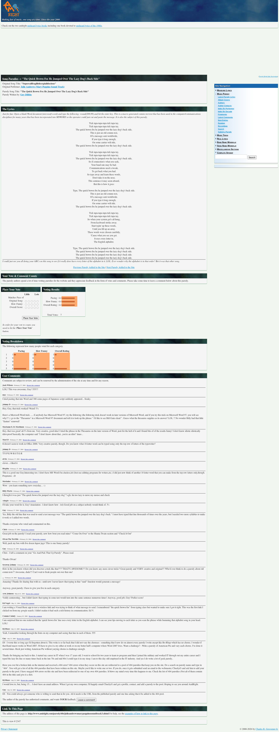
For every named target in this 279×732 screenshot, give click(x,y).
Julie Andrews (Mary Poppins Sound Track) (43, 86)
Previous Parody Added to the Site (89, 267)
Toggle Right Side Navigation (268, 76)
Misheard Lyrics (224, 90)
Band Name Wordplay (226, 142)
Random (221, 123)
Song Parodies (10, 79)
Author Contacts (225, 106)
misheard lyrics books (37, 25)
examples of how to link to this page (141, 713)
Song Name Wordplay (226, 146)
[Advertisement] (139, 51)
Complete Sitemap (225, 153)
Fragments (222, 115)
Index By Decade (225, 112)
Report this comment (33, 385)
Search (221, 129)
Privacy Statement (9, 728)
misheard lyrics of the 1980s (89, 25)
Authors (221, 103)
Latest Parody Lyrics (226, 97)
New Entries (223, 120)
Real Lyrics (222, 139)
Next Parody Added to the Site (121, 267)
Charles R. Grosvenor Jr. (267, 728)
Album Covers (224, 100)
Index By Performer (226, 109)
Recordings (223, 126)
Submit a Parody (225, 132)
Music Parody (223, 94)
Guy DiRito (26, 94)
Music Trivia (222, 135)
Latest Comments (225, 117)
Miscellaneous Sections (228, 149)
